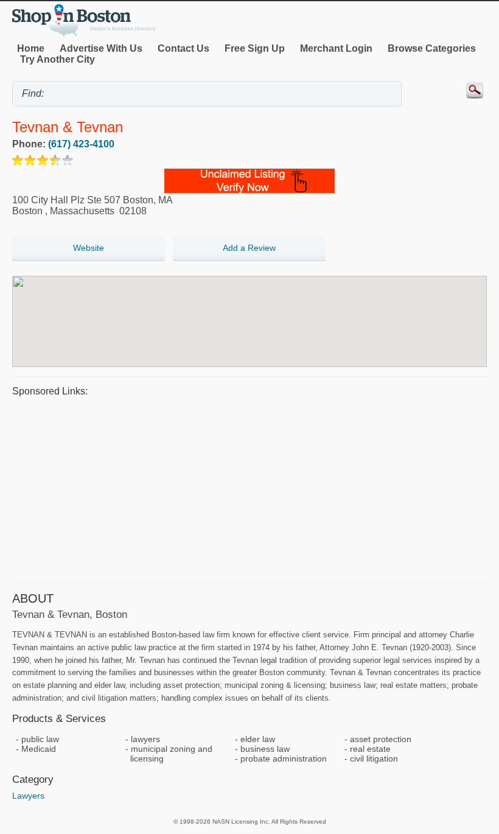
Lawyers (28, 796)
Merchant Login (336, 48)
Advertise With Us (101, 48)
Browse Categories (432, 48)
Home (30, 48)
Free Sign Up (255, 48)
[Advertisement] (249, 487)
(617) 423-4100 (81, 144)
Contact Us (183, 48)
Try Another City (57, 59)
